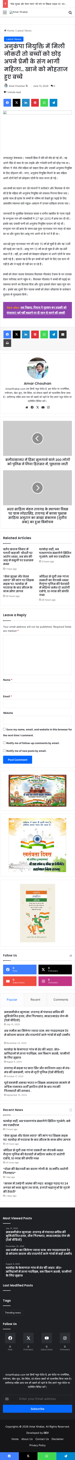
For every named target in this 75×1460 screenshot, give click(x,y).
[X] (37, 407)
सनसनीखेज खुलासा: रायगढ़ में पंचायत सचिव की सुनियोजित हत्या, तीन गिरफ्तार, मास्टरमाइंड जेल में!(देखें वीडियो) (36, 1016)
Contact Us (42, 1439)
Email (7, 696)
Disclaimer (58, 1439)
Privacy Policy (37, 1445)
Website (8, 712)
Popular (12, 999)
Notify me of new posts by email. (26, 750)
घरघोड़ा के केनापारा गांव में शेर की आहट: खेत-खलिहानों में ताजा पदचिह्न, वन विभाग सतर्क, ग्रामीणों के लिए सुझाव (37, 1054)
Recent (35, 999)
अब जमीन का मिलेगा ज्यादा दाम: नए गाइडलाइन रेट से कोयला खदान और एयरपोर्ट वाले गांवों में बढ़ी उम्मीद (37, 1033)
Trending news (13, 1312)
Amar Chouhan (17, 85)
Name (7, 679)
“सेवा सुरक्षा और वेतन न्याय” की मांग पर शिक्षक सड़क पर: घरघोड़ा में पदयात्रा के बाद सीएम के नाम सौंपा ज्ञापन (18, 584)
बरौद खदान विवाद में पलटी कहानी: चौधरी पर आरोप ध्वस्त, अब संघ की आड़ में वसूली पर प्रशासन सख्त (18, 556)
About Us (27, 1439)
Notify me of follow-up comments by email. (33, 743)
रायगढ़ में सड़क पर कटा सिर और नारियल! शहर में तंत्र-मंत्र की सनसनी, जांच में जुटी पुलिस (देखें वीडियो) (37, 1070)
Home (10, 30)
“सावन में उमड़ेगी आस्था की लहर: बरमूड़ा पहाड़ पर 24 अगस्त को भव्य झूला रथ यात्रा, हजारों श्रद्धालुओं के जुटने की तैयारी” (36, 1188)
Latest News (24, 30)
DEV (46, 1432)
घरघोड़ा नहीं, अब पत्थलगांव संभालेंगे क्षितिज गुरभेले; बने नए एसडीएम (55, 553)
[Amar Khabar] (19, 12)
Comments (60, 999)
